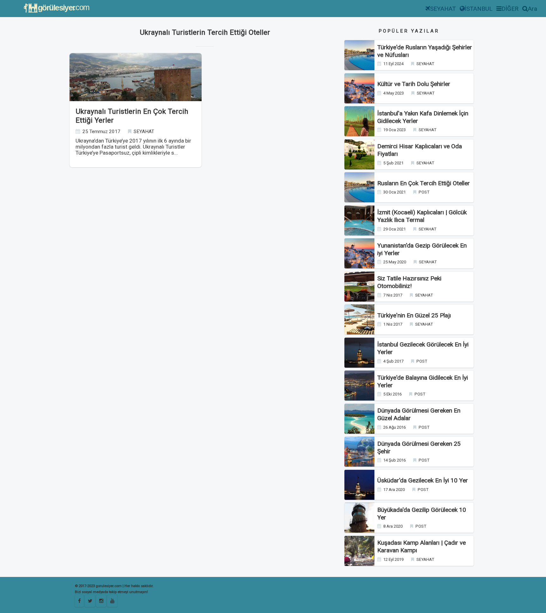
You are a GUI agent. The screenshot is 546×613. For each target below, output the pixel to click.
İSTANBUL (479, 8)
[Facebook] (79, 601)
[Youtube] (112, 601)
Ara (532, 9)
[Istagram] (101, 601)
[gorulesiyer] (90, 601)
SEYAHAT (443, 8)
